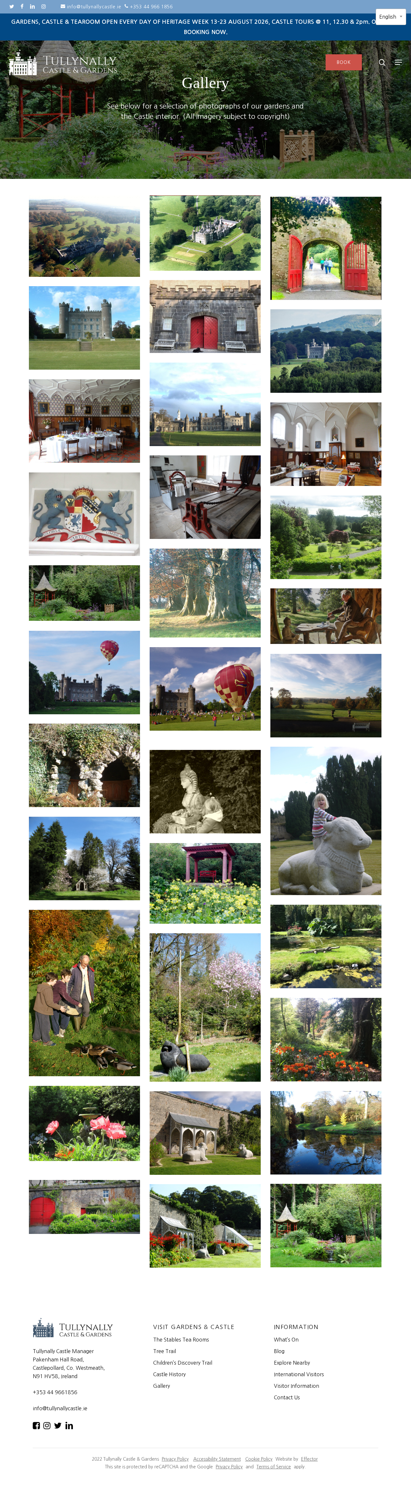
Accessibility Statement (217, 1459)
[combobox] (391, 17)
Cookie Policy (259, 1459)
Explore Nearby (292, 1362)
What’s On (286, 1339)
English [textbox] (387, 16)
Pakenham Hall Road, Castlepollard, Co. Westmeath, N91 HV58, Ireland (69, 1368)
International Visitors (299, 1374)
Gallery (161, 1385)
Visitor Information (296, 1385)
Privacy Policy (175, 1459)
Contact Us (287, 1397)
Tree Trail (164, 1351)
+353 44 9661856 (55, 1392)
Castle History (169, 1374)
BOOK (344, 62)
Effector (309, 1459)
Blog (279, 1351)
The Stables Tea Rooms (181, 1339)
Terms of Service (274, 1467)
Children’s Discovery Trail (182, 1362)
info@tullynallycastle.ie (60, 1408)
